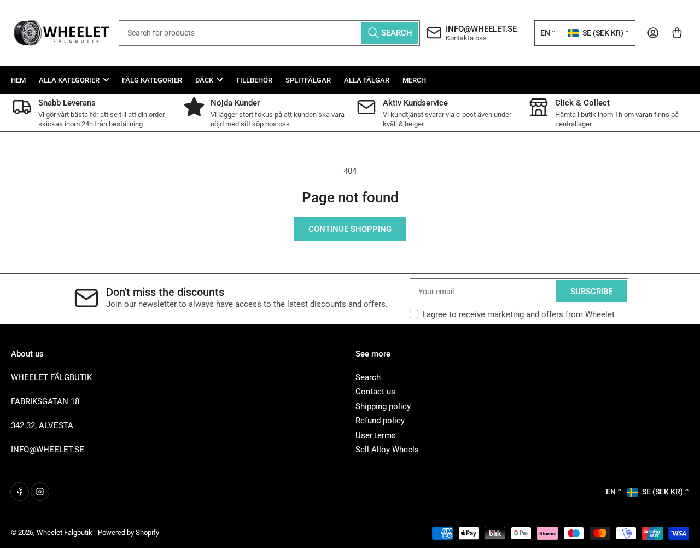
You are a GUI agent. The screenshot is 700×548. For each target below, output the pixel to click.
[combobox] (269, 33)
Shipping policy (383, 406)
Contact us (375, 392)
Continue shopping (350, 229)
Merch (414, 80)
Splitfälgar (308, 80)
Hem (18, 80)
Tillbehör (254, 80)
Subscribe (591, 291)
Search (368, 377)
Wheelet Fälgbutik (64, 532)
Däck (204, 80)
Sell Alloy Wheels (387, 449)
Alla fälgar (366, 80)
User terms (375, 435)
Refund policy (380, 420)
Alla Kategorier (69, 80)
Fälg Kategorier (152, 80)
